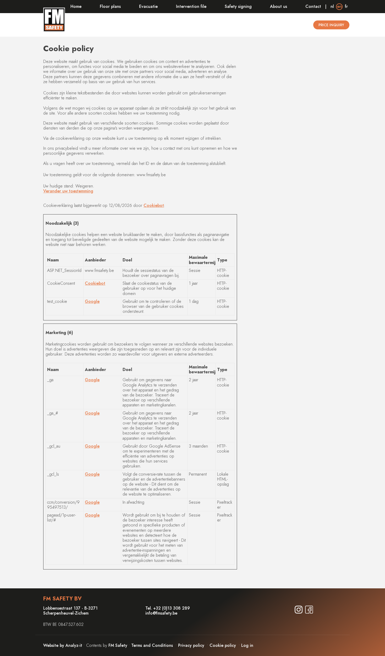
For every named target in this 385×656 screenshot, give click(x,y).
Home (75, 6)
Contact (313, 6)
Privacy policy (191, 645)
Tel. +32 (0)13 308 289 (167, 608)
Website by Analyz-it (63, 645)
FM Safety (117, 645)
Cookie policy (223, 645)
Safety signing (238, 6)
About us (278, 6)
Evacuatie (148, 6)
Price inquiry (331, 25)
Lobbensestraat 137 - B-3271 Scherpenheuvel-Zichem (70, 610)
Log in (247, 645)
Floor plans (110, 6)
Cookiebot (154, 205)
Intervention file (191, 6)
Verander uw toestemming (68, 191)
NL (332, 6)
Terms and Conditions (152, 645)
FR (346, 6)
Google (92, 301)
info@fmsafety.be (161, 613)
